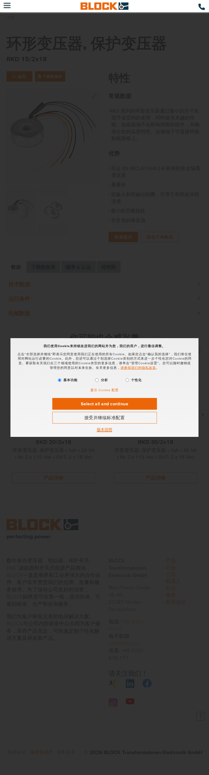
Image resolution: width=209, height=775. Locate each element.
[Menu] (7, 6)
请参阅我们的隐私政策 (138, 367)
